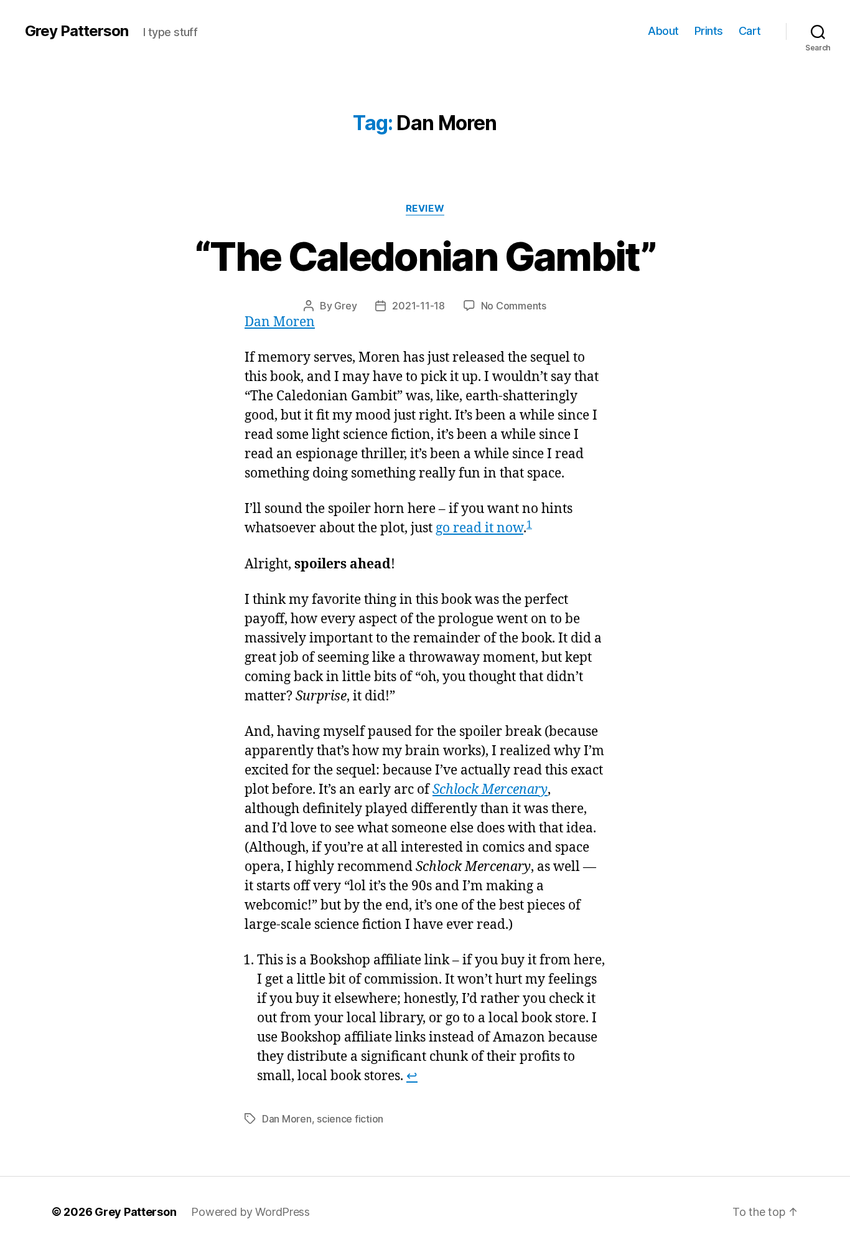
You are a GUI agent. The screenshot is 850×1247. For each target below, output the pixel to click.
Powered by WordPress (250, 1211)
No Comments (513, 305)
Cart (750, 30)
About (663, 30)
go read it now (479, 528)
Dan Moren (280, 322)
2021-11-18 (418, 305)
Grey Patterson (76, 31)
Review (425, 208)
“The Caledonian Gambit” (425, 256)
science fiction (350, 1119)
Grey (345, 305)
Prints (708, 30)
